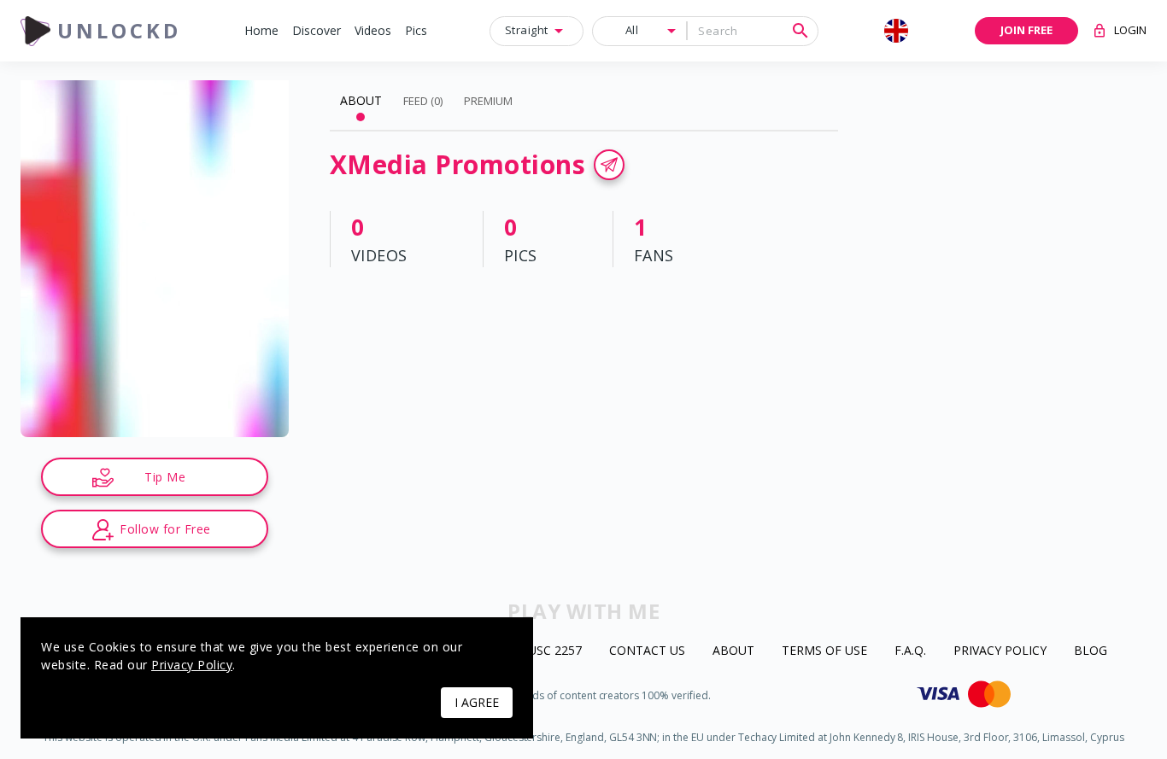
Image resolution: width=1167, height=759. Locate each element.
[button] (261, 31)
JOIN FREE (1026, 30)
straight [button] (526, 30)
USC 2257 (555, 651)
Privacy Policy (1000, 651)
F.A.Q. (910, 651)
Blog (1090, 651)
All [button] (632, 30)
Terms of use (824, 651)
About (733, 651)
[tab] (361, 100)
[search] (800, 31)
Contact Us (647, 651)
